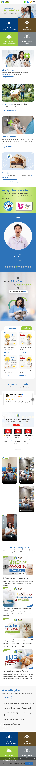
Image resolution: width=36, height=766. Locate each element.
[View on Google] (7, 395)
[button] (2, 11)
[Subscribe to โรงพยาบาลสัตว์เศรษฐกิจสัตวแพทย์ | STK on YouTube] (18, 425)
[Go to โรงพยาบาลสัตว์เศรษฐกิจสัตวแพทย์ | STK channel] (18, 415)
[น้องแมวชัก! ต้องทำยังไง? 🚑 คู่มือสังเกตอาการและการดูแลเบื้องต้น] (18, 431)
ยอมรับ (29, 764)
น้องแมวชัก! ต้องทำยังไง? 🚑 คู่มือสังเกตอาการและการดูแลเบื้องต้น (18, 435)
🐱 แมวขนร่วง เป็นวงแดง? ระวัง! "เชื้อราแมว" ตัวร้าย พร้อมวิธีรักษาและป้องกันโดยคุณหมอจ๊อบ (8, 435)
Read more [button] (9, 404)
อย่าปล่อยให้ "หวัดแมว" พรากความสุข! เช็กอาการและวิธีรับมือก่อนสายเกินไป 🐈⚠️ (28, 435)
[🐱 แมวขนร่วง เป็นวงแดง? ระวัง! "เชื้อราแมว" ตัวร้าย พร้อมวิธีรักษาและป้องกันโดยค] (8, 431)
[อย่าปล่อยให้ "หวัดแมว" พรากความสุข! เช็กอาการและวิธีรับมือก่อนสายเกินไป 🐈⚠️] (28, 431)
